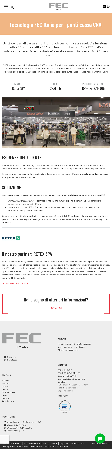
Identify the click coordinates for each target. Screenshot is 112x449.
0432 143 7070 (20, 425)
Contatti (5, 398)
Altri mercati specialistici (68, 350)
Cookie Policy (23, 446)
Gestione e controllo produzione (71, 347)
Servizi (5, 389)
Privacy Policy (9, 446)
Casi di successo (9, 392)
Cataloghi (62, 382)
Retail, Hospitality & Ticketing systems (74, 344)
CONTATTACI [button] (56, 308)
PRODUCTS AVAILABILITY (69, 373)
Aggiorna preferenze (59, 446)
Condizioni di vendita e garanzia (71, 379)
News (4, 395)
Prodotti (5, 383)
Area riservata (8, 401)
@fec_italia (11, 357)
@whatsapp (12, 360)
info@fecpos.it (18, 431)
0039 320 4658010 (24, 428)
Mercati (5, 386)
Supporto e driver (65, 391)
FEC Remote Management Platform (73, 385)
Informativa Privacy (39, 446)
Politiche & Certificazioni (68, 388)
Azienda (5, 380)
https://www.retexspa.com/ (15, 283)
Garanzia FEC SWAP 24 (68, 376)
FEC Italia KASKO (65, 370)
